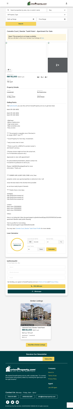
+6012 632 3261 (27, 396)
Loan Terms (30, 246)
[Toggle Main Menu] (8, 3)
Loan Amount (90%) (32, 238)
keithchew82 (13, 106)
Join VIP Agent (52, 387)
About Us (51, 372)
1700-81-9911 (12, 396)
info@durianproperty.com (46, 396)
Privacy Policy (54, 282)
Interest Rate (49, 238)
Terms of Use (43, 282)
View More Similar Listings (36, 345)
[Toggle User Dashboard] (67, 3)
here (42, 38)
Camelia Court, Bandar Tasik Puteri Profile (28, 228)
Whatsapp (37, 291)
